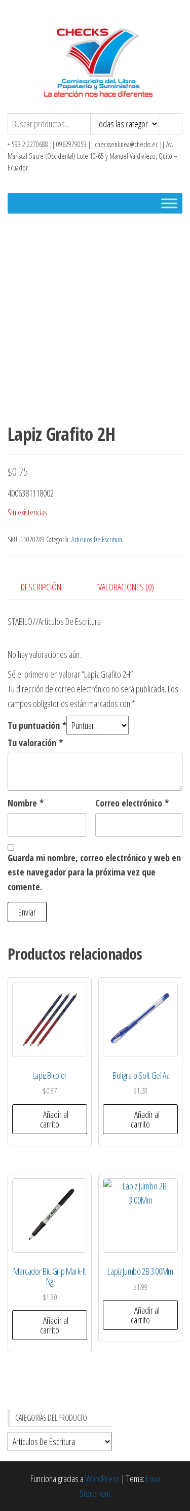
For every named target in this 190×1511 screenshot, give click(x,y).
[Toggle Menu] (169, 203)
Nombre (26, 803)
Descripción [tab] (41, 587)
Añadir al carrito (54, 1119)
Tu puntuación (37, 725)
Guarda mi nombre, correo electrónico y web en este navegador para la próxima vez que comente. (94, 872)
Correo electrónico (132, 803)
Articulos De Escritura (96, 539)
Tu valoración (35, 742)
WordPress (102, 1478)
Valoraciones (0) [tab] (126, 587)
